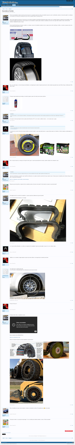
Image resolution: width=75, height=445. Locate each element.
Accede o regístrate (69, 0)
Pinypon (4, 426)
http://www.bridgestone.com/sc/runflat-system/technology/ (19, 179)
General (6, 12)
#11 (70, 263)
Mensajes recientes (7, 6)
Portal (69, 442)
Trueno (4, 91)
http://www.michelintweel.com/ (15, 337)
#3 (70, 110)
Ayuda (67, 442)
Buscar (3, 6)
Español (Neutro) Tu (4, 442)
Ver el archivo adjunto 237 (13, 128)
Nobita (73, 443)
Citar (72, 81)
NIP (10, 12)
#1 (70, 81)
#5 (70, 157)
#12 (70, 300)
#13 (70, 309)
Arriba (71, 442)
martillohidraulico (5, 276)
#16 (70, 425)
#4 (70, 120)
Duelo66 (4, 103)
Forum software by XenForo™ (9, 443)
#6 (70, 166)
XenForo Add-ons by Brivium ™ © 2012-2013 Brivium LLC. (37, 440)
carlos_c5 (11, 157)
